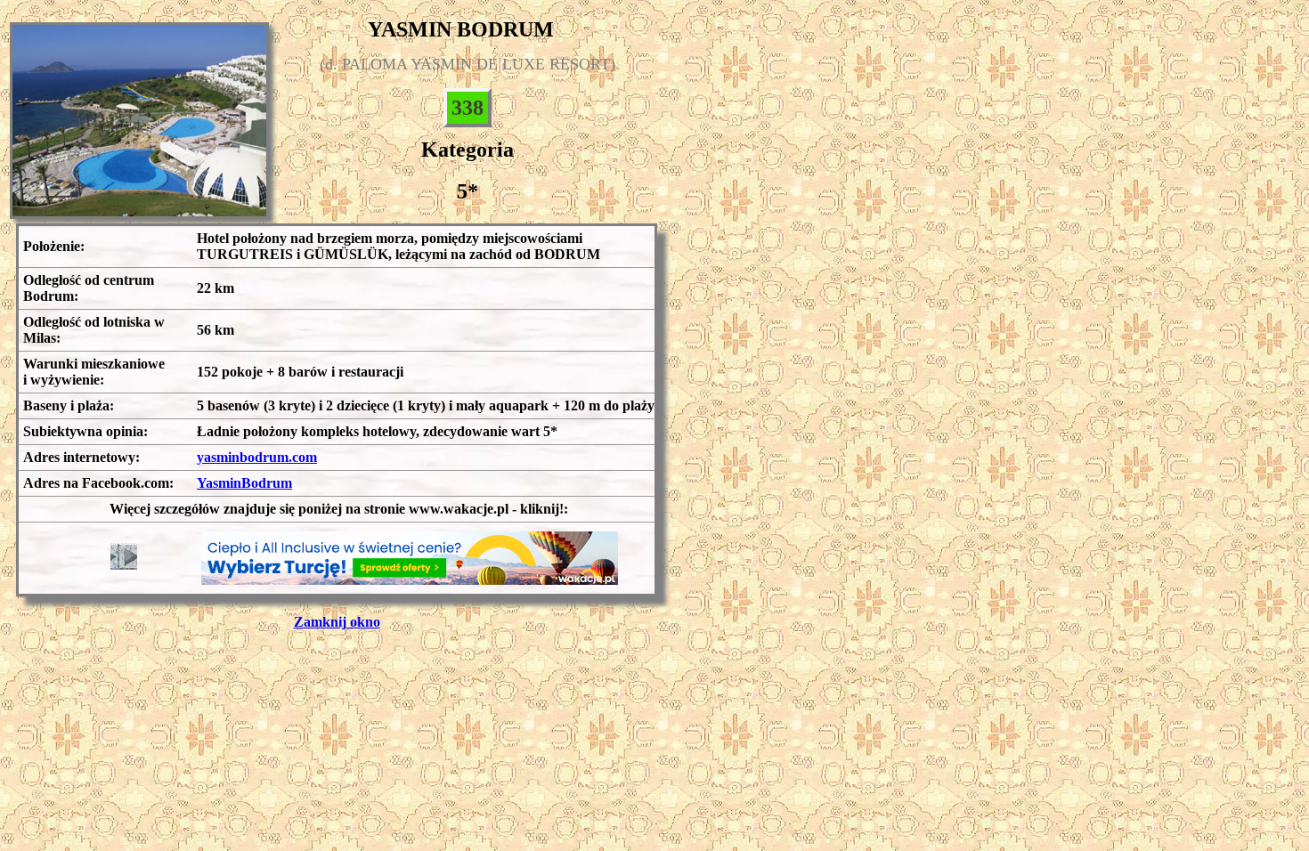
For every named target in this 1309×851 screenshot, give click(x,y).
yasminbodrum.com (257, 457)
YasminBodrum (244, 482)
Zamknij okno (337, 621)
